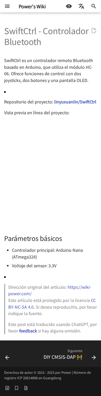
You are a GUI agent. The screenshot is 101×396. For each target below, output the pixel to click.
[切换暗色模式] (69, 6)
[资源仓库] (26, 388)
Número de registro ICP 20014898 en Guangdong (47, 375)
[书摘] (16, 388)
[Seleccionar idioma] (81, 6)
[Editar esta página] (94, 30)
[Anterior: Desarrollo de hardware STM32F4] (7, 355)
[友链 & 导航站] (7, 388)
